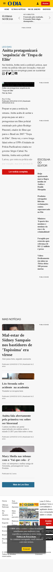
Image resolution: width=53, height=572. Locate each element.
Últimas (7, 17)
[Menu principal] (4, 3)
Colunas (5, 527)
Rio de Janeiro (34, 9)
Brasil (4, 535)
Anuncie (47, 552)
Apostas (15, 507)
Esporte (5, 523)
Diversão (47, 9)
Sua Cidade (15, 502)
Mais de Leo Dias (21, 485)
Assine (45, 3)
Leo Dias (7, 47)
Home (6, 9)
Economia (6, 531)
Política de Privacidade (26, 537)
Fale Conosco (38, 553)
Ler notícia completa (18, 172)
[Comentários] (15, 74)
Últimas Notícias (18, 9)
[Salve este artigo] (12, 74)
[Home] (14, 5)
